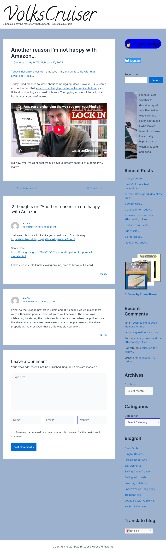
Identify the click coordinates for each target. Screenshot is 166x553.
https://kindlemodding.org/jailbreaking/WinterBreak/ (43, 239)
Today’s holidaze (21, 71)
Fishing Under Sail (136, 459)
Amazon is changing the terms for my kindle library (67, 88)
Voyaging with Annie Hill (139, 500)
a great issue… (133, 236)
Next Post (94, 188)
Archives (130, 384)
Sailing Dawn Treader (138, 471)
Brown (153, 294)
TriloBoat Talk (133, 494)
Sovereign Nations (136, 483)
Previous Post (27, 188)
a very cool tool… (135, 178)
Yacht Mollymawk (135, 506)
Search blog (132, 74)
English (134, 530)
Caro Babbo (132, 448)
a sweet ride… (133, 203)
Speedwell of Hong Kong (140, 489)
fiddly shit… (132, 230)
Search (156, 80)
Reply (103, 273)
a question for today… (138, 209)
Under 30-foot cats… (138, 225)
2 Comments (19, 62)
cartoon (40, 71)
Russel (144, 294)
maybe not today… (136, 242)
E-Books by (132, 294)
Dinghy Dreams (134, 454)
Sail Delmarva (133, 465)
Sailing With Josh (135, 477)
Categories (131, 415)
